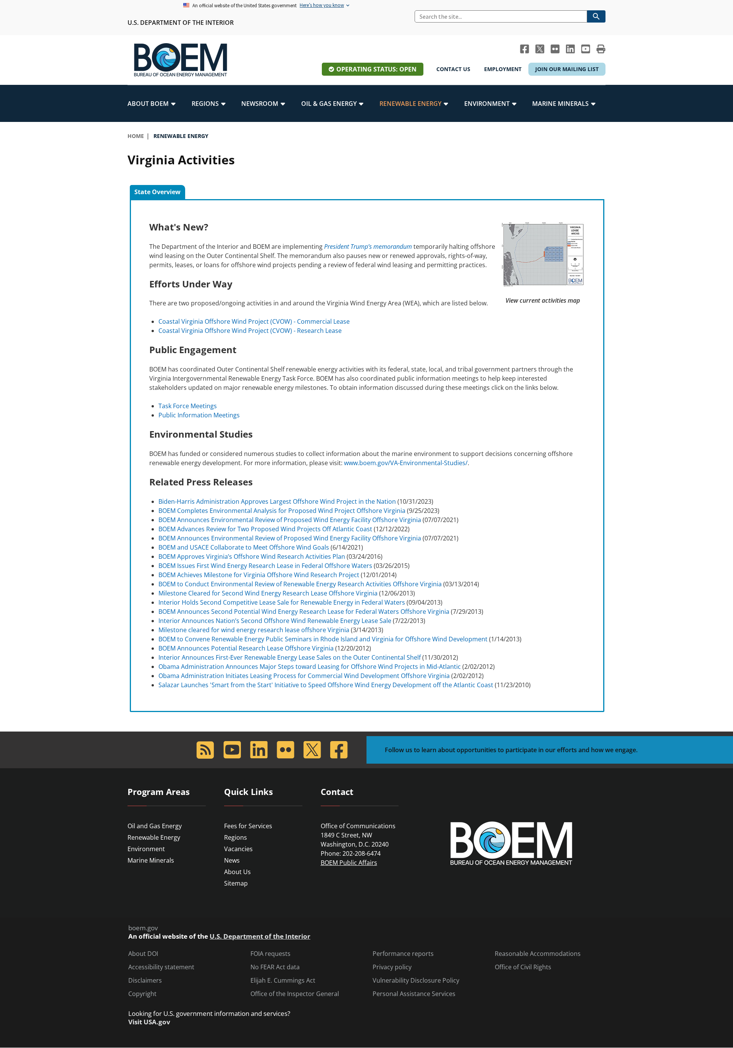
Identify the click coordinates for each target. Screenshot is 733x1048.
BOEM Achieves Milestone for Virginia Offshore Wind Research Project (258, 575)
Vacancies (238, 849)
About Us (237, 872)
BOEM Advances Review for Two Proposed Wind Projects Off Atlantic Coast (265, 529)
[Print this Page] (600, 49)
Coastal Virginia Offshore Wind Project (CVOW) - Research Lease (250, 330)
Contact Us (453, 69)
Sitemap (236, 883)
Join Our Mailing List (567, 69)
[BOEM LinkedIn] (570, 49)
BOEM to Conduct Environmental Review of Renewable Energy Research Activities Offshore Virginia (300, 584)
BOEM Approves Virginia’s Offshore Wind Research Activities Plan (251, 556)
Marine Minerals (151, 860)
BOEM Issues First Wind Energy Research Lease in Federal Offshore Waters (265, 565)
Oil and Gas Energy (155, 826)
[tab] (157, 192)
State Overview (157, 192)
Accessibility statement (161, 967)
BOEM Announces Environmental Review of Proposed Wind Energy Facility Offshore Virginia (289, 520)
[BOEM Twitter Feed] (539, 49)
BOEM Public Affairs (349, 862)
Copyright (142, 994)
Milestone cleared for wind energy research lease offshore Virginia (253, 630)
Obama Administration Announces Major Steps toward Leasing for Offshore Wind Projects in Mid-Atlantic (309, 666)
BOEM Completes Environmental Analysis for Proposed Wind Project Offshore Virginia (281, 510)
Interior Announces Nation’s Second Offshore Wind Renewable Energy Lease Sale (274, 620)
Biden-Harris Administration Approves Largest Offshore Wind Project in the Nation (277, 501)
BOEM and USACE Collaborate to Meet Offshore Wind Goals (243, 547)
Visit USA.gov (149, 1022)
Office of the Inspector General (294, 994)
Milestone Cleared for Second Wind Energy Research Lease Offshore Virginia (268, 593)
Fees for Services (248, 826)
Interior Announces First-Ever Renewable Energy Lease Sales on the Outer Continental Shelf (289, 657)
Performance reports (403, 954)
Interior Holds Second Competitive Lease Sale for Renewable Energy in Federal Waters (281, 602)
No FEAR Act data (275, 967)
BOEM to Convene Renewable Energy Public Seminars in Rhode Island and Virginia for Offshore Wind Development (323, 639)
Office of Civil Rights (523, 967)
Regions (235, 837)
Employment (502, 69)
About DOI (143, 954)
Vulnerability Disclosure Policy (416, 981)
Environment (146, 849)
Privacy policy (392, 967)
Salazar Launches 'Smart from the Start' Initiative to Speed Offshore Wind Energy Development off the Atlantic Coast (325, 685)
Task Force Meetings (187, 406)
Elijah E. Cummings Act (282, 981)
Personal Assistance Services (414, 994)
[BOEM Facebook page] (524, 49)
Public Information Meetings (199, 415)
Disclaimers (145, 981)
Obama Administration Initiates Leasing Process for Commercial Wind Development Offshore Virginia (304, 676)
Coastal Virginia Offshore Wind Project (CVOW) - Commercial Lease (254, 321)
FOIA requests (270, 954)
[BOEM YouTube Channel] (585, 49)
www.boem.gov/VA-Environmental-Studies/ (406, 463)
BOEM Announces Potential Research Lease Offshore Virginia (246, 648)
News (232, 860)
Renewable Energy (154, 837)
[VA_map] (543, 253)
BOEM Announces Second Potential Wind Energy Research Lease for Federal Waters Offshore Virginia (303, 611)
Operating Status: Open (376, 69)
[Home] (181, 60)
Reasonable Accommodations (538, 954)
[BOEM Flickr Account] (555, 49)
